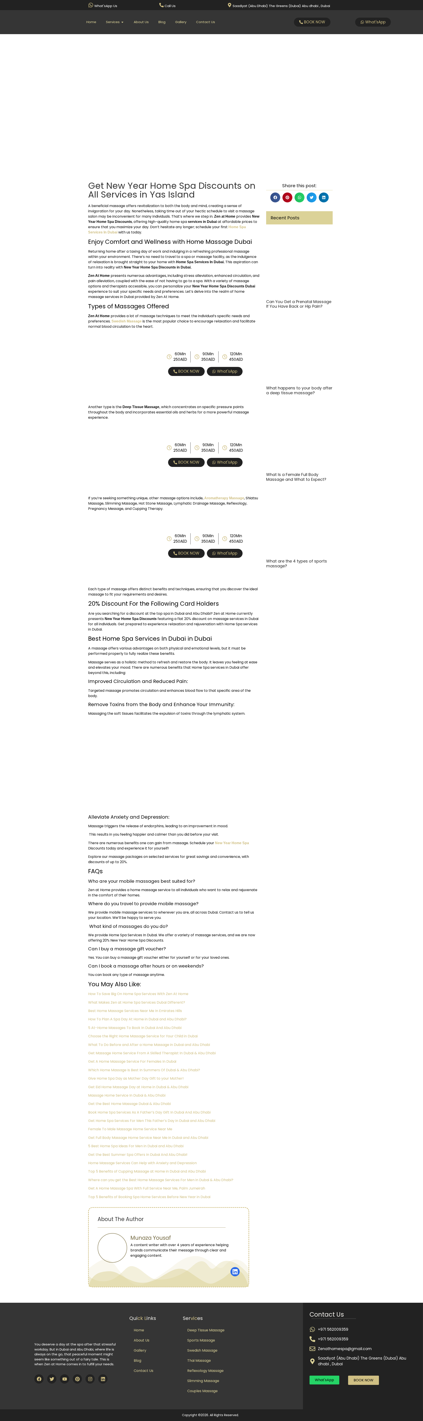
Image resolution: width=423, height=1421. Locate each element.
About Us (141, 1340)
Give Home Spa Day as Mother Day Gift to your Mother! (136, 1078)
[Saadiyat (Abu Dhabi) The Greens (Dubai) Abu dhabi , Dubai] (229, 5)
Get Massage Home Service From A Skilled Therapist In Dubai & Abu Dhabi (152, 1053)
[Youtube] (64, 1379)
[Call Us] (161, 5)
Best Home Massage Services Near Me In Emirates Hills (135, 1010)
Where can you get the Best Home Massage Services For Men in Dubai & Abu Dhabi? (160, 1179)
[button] (275, 197)
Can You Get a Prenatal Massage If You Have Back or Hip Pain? (298, 304)
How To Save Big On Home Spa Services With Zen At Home (138, 993)
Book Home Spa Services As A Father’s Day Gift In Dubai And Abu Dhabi (149, 1112)
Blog (137, 1360)
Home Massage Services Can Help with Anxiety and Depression (142, 1163)
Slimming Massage (203, 1380)
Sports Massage (201, 1340)
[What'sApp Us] (90, 5)
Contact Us (143, 1370)
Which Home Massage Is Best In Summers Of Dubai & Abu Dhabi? (144, 1070)
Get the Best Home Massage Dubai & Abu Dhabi (129, 1103)
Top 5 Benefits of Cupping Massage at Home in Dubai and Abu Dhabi (147, 1171)
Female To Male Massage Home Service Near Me (130, 1129)
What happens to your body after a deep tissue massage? (299, 390)
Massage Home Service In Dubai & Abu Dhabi (126, 1095)
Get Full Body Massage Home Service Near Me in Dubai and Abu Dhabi (148, 1137)
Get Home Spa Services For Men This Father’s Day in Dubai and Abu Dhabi (151, 1120)
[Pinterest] (77, 1379)
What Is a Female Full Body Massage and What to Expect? (296, 477)
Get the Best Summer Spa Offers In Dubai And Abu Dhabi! (137, 1154)
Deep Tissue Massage (205, 1330)
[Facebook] (39, 1379)
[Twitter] (51, 1379)
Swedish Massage (202, 1350)
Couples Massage (202, 1390)
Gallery (140, 1350)
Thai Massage (199, 1360)
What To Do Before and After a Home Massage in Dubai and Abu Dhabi (149, 1044)
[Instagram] (90, 1379)
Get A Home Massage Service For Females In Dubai (132, 1061)
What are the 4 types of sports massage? (296, 563)
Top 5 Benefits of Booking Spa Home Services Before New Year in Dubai (149, 1196)
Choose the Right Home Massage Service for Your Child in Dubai (143, 1036)
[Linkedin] (103, 1379)
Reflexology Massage (205, 1370)
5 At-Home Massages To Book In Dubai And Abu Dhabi (135, 1027)
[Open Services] (122, 22)
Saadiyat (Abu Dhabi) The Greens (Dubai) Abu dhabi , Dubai (281, 6)
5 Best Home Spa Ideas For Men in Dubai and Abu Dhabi (136, 1146)
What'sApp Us (105, 6)
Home (139, 1330)
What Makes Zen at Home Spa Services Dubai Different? (136, 1002)
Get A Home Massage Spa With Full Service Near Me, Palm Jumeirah (146, 1188)
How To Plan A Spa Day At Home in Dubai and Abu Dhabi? (137, 1019)
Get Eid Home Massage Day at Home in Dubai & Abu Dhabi (138, 1087)
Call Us (170, 6)
